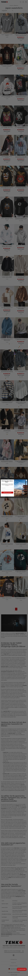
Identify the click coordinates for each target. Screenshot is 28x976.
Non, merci (7, 494)
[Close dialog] (26, 480)
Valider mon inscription (7, 492)
